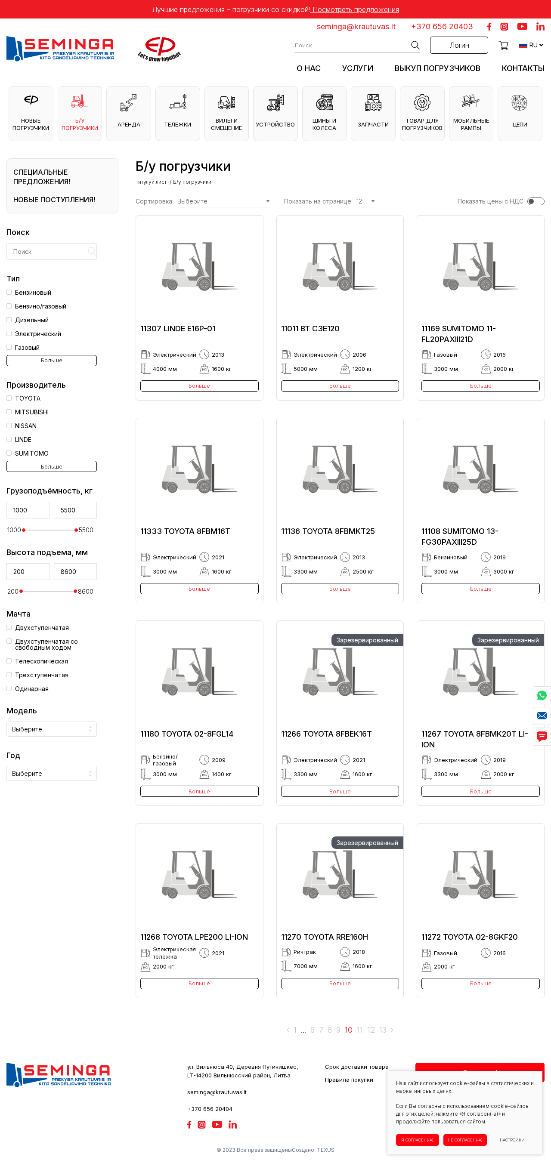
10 (349, 1030)
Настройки (512, 1140)
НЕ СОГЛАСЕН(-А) (465, 1140)
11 (360, 1030)
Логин (459, 45)
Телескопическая (41, 661)
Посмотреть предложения (354, 9)
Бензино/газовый (40, 306)
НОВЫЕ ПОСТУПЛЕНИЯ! (54, 199)
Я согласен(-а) (417, 1140)
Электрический (38, 334)
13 (383, 1030)
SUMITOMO (32, 453)
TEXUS (325, 1150)
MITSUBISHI (32, 412)
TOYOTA (27, 398)
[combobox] (51, 729)
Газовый (27, 348)
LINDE (23, 440)
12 (371, 1030)
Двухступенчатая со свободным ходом (46, 645)
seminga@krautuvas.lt (356, 26)
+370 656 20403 (442, 26)
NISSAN (26, 426)
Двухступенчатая (42, 628)
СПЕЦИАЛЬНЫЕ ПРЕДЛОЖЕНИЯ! (41, 177)
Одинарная (32, 689)
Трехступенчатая (41, 675)
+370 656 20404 (209, 1108)
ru (533, 45)
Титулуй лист (151, 182)
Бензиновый (33, 293)
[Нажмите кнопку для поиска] (415, 45)
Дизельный (32, 320)
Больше (51, 360)
